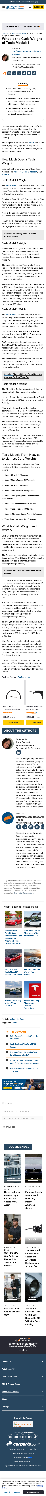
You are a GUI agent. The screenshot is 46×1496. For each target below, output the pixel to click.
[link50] (29, 73)
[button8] (4, 1118)
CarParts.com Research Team (29, 64)
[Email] (43, 826)
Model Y (33, 172)
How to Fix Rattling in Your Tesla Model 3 (13, 1003)
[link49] (24, 73)
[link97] (13, 958)
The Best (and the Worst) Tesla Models (32, 972)
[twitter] (23, 1436)
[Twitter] (24, 826)
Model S (25, 172)
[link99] (32, 958)
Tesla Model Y (12, 315)
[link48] (19, 73)
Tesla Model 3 (12, 185)
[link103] (32, 989)
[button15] (24, 1118)
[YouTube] (37, 826)
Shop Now (13, 722)
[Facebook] (18, 826)
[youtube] (30, 1436)
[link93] (13, 919)
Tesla (31, 143)
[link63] (13, 694)
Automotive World (19, 33)
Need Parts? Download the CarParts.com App (22, 2)
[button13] (18, 1118)
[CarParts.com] (23, 1443)
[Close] (43, 1481)
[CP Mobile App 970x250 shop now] (23, 1084)
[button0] (3, 7)
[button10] (9, 1118)
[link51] (34, 73)
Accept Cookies (33, 1492)
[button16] (26, 1118)
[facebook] (17, 1436)
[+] (32, 1118)
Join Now (23, 1350)
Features (5, 33)
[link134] (23, 1340)
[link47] (9, 73)
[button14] (21, 1118)
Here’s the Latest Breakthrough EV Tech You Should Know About (12, 1198)
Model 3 (17, 172)
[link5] (15, 7)
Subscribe (38, 7)
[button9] (7, 1118)
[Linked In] (18, 752)
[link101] (13, 989)
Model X (5, 175)
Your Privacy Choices (21, 1457)
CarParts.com (24, 677)
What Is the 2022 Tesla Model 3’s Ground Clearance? (13, 972)
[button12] (15, 1118)
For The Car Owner (16, 1031)
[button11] (12, 1118)
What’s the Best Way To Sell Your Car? (12, 1311)
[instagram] (11, 1436)
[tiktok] (35, 1436)
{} (29, 1118)
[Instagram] (30, 826)
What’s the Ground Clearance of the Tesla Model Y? (32, 933)
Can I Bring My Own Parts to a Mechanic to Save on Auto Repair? (11, 1259)
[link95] (32, 919)
